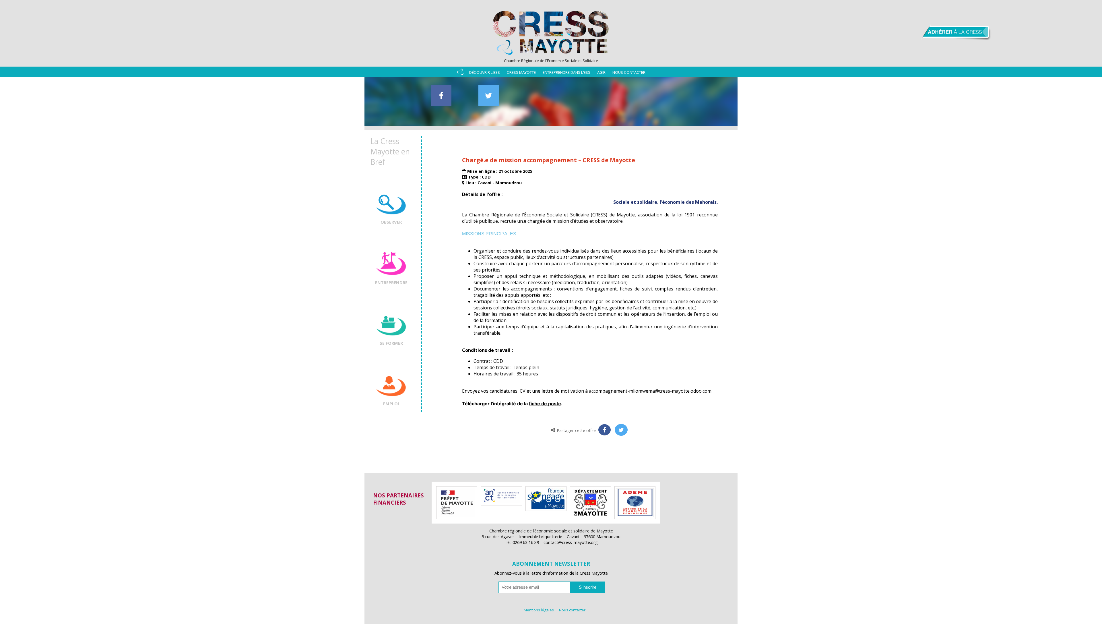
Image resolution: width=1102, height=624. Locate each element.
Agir (601, 72)
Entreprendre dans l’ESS (566, 72)
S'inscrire (587, 587)
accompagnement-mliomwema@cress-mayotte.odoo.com (650, 391)
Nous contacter (628, 72)
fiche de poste (545, 403)
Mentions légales (539, 610)
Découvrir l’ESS (484, 72)
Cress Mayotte (521, 72)
